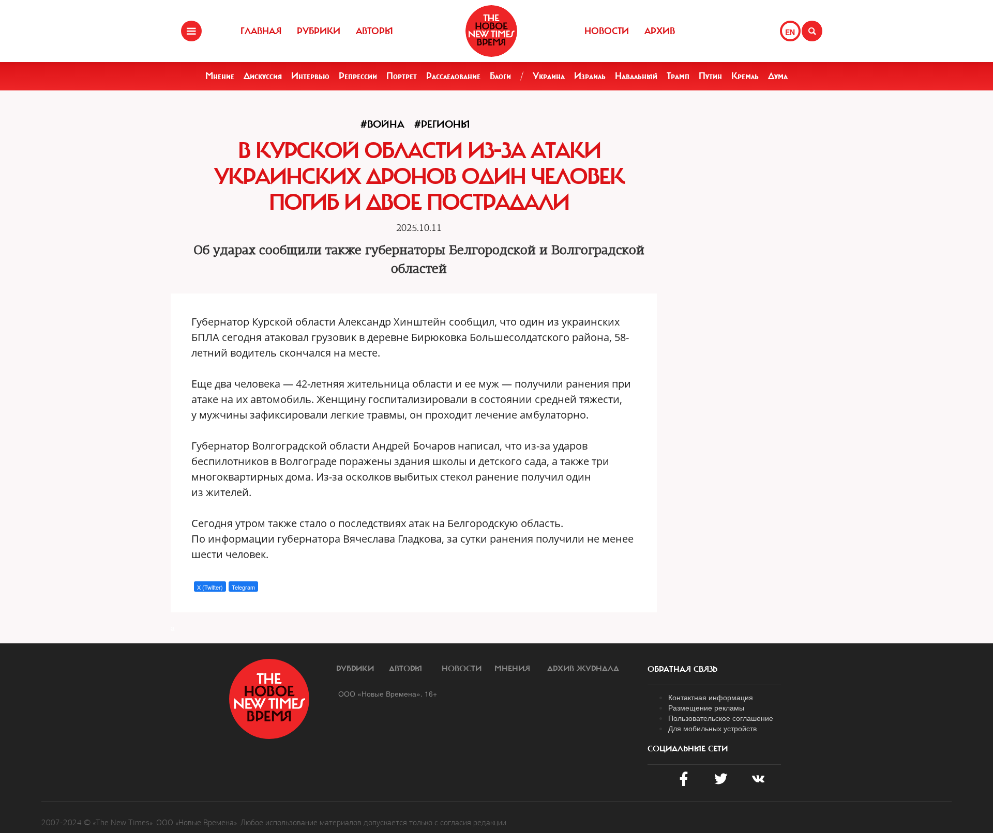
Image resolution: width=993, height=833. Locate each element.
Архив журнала (583, 669)
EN (790, 32)
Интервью (310, 76)
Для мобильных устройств (712, 728)
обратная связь (682, 669)
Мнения (512, 669)
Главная (260, 31)
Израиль (590, 76)
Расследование (453, 76)
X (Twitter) (210, 587)
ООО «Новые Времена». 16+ (387, 693)
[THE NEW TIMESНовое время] (491, 31)
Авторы (374, 31)
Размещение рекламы (706, 707)
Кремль (745, 76)
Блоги (500, 76)
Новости (606, 31)
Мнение (219, 76)
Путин (710, 76)
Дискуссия (263, 76)
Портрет (401, 76)
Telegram (243, 587)
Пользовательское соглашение (720, 718)
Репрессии (358, 76)
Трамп (678, 76)
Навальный (636, 76)
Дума (778, 76)
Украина (549, 76)
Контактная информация (710, 697)
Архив (659, 31)
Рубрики (318, 31)
